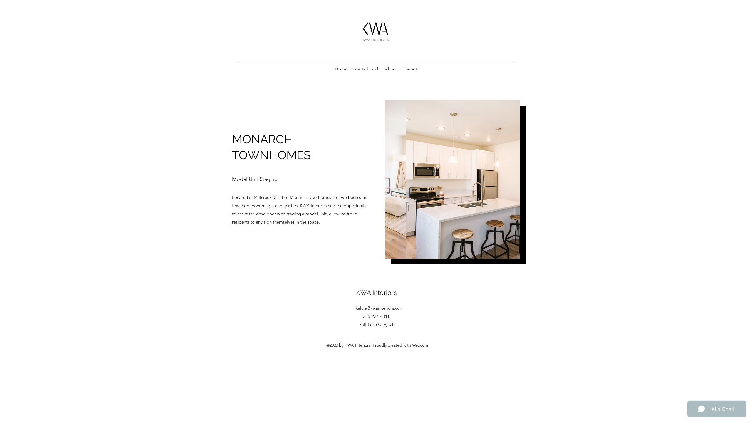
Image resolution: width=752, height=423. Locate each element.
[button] (452, 179)
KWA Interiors (376, 292)
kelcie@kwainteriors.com (380, 308)
